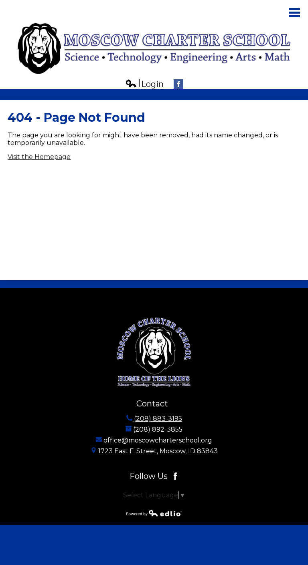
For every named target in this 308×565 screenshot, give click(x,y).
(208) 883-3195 (158, 418)
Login (144, 84)
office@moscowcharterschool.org (157, 440)
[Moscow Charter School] (154, 48)
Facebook (178, 84)
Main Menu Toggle (294, 12)
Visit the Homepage (39, 157)
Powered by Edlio (154, 513)
